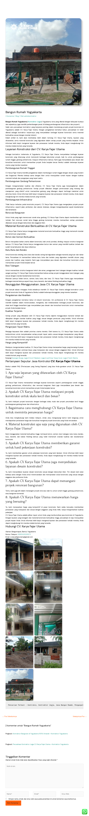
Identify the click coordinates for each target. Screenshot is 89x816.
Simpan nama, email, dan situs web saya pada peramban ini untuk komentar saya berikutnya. (42, 799)
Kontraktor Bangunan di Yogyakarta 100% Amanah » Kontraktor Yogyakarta (40, 734)
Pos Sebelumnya (9, 716)
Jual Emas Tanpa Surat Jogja (56, 358)
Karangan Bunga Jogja (20, 358)
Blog (17, 116)
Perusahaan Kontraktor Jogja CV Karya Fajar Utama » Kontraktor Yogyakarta (40, 744)
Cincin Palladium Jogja (37, 358)
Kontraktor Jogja (34, 122)
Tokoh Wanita (73, 358)
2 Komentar (10, 116)
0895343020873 (24, 534)
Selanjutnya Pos (80, 716)
